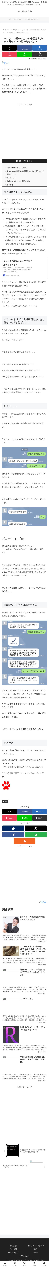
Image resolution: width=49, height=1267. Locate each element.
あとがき (10, 185)
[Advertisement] (24, 131)
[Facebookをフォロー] (13, 834)
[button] (39, 54)
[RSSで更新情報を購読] (24, 841)
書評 (35, 1249)
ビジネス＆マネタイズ (35, 1246)
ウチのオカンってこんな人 (17, 168)
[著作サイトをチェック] (13, 828)
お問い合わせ (24, 1256)
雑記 (6, 801)
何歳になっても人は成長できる (18, 181)
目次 (19, 161)
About (36, 1253)
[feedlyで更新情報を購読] (36, 834)
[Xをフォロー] (36, 828)
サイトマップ (13, 1253)
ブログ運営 (13, 1249)
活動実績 (13, 1246)
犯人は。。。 (12, 178)
